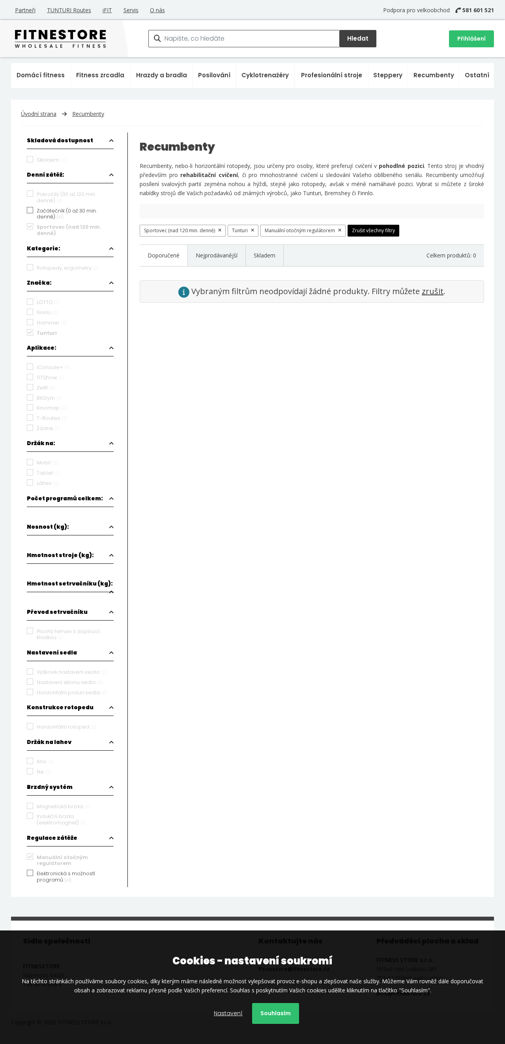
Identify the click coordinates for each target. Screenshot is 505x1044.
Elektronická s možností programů (66, 877)
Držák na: (41, 443)
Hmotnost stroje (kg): (60, 555)
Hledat (357, 38)
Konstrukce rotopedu (60, 707)
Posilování (214, 75)
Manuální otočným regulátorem (300, 230)
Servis (130, 10)
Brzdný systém (50, 787)
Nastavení (228, 1013)
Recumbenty (433, 75)
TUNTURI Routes (69, 10)
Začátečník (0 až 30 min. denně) (67, 214)
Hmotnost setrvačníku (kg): (70, 583)
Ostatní (477, 75)
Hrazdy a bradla (161, 75)
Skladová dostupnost (60, 140)
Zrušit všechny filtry (373, 230)
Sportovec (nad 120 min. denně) (179, 230)
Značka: (39, 283)
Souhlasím (275, 1013)
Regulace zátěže (52, 838)
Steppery (387, 75)
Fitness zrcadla (100, 75)
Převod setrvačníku (57, 612)
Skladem (264, 255)
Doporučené (164, 255)
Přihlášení (471, 39)
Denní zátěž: (45, 175)
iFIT (107, 10)
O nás (157, 10)
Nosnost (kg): (48, 527)
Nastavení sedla (52, 652)
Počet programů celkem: (65, 498)
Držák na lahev (49, 742)
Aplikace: (41, 348)
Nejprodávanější (217, 255)
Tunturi (240, 230)
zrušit (432, 291)
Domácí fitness (41, 75)
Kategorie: (43, 248)
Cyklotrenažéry (265, 75)
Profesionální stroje (331, 75)
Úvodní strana (38, 113)
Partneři (25, 10)
